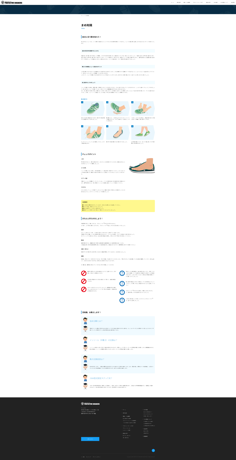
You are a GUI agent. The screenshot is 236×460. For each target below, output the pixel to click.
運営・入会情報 (126, 416)
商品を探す (125, 433)
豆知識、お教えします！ (148, 416)
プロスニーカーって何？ (128, 426)
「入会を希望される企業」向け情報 (129, 422)
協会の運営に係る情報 (127, 418)
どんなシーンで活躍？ (127, 430)
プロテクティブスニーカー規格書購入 (129, 420)
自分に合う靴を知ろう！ (148, 411)
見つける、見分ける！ (127, 435)
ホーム (172, 2)
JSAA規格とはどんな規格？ (148, 421)
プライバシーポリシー (97, 456)
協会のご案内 (146, 431)
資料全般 (179, 2)
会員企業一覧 (146, 433)
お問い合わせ (90, 439)
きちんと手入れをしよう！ (148, 414)
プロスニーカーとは (126, 428)
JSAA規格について (148, 419)
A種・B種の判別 (126, 437)
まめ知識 (146, 409)
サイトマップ (88, 456)
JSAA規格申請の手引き (148, 423)
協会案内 (146, 429)
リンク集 (82, 456)
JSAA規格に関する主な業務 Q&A (149, 425)
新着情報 (146, 436)
